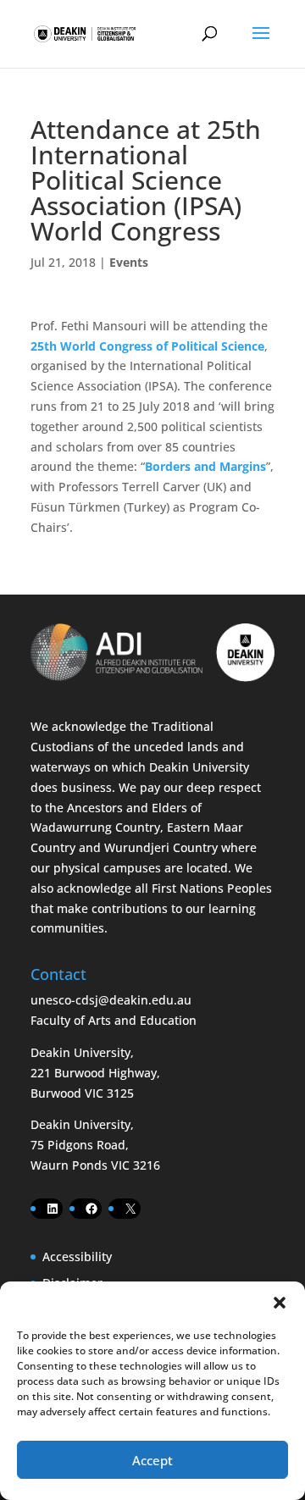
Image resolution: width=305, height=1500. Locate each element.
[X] (130, 1208)
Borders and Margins (205, 466)
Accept (152, 1460)
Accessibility (77, 1256)
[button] (279, 1302)
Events (128, 262)
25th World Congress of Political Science (147, 346)
